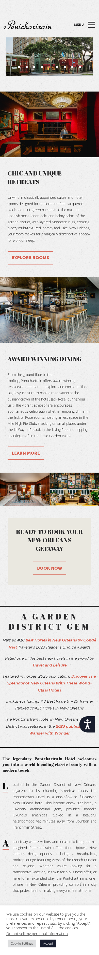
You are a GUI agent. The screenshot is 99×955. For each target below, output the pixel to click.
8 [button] (72, 67)
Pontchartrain (28, 24)
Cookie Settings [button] (22, 943)
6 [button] (57, 67)
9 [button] (79, 67)
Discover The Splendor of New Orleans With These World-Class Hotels (51, 683)
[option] (49, 56)
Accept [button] (48, 943)
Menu (79, 25)
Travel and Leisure (49, 665)
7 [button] (64, 67)
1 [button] (19, 67)
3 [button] (34, 67)
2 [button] (26, 67)
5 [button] (49, 67)
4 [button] (41, 67)
